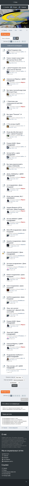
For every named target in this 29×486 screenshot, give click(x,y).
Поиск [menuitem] (26, 30)
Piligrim (23, 82)
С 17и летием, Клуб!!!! (13, 124)
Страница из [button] (9, 41)
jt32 (22, 358)
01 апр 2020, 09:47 (13, 234)
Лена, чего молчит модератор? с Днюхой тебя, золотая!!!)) (15, 310)
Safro (22, 51)
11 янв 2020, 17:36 (13, 314)
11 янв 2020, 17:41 (13, 301)
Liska (22, 125)
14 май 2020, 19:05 (13, 201)
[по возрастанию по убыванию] (14, 383)
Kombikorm (21, 233)
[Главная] (14, 20)
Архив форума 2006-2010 (9, 471)
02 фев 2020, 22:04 (13, 257)
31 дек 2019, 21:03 (13, 326)
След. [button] (25, 41)
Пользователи (6, 473)
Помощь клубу (6, 475)
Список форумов (13, 427)
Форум (5, 470)
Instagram (6, 457)
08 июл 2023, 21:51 (13, 83)
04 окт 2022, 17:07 (13, 108)
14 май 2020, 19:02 (13, 212)
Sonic (22, 289)
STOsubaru (21, 266)
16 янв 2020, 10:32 (13, 279)
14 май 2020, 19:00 (13, 223)
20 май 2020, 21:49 (13, 190)
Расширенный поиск (17, 38)
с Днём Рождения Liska (14, 50)
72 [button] (22, 41)
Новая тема (6, 34)
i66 (21, 135)
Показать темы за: (11, 377)
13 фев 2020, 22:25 (14, 246)
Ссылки (7, 7)
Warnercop (23, 369)
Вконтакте (6, 453)
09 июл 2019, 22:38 (13, 348)
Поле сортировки (8, 379)
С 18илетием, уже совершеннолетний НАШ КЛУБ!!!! (14, 103)
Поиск (14, 38)
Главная (23, 7)
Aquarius (23, 244)
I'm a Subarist (7, 459)
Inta (22, 61)
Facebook (6, 455)
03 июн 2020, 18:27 (13, 178)
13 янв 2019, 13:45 (14, 370)
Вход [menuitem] (16, 2)
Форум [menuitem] (15, 7)
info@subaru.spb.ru (8, 461)
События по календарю (14, 45)
